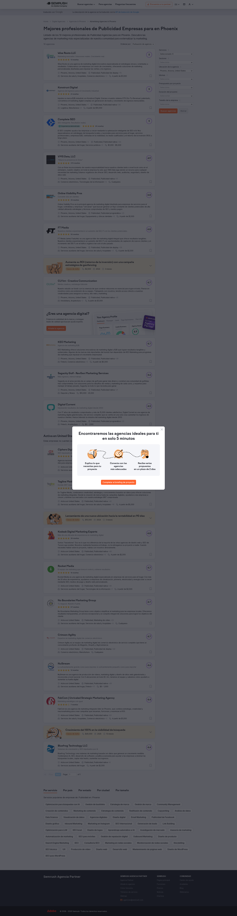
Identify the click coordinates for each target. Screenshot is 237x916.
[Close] (162, 429)
